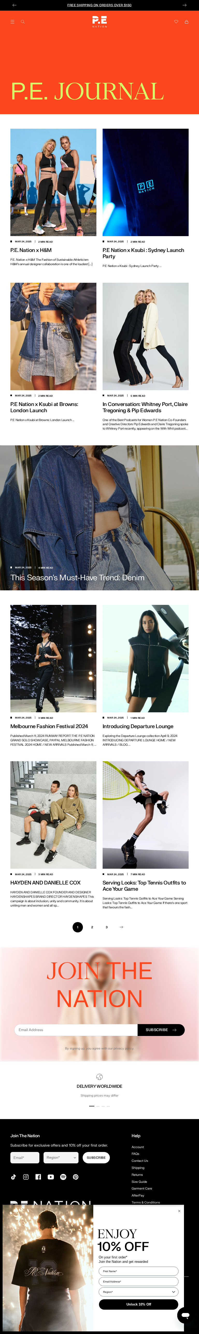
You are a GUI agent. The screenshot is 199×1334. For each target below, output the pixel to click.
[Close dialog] (179, 1211)
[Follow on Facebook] (38, 1177)
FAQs (135, 1154)
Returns (137, 1175)
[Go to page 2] (121, 927)
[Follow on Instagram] (26, 1177)
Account (138, 1147)
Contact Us (140, 1161)
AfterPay (138, 1195)
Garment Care (142, 1188)
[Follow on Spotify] (63, 1177)
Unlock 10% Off (138, 1304)
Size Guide (139, 1182)
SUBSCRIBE (96, 1158)
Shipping (138, 1168)
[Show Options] (75, 1157)
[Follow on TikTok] (13, 1177)
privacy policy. (123, 1048)
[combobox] (57, 1157)
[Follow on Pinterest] (76, 1177)
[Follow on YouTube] (51, 1177)
